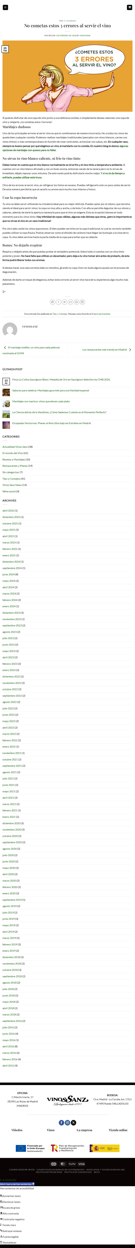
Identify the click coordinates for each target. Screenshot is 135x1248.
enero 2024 (8, 606)
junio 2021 (8, 784)
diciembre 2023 (11, 612)
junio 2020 (8, 861)
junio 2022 (8, 714)
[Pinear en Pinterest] (76, 302)
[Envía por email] (70, 302)
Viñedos (17, 1130)
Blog (97, 1172)
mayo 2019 (8, 925)
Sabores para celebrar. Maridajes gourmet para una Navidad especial (50, 390)
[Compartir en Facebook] (58, 302)
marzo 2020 (9, 880)
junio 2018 (8, 995)
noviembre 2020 (11, 829)
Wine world (9, 491)
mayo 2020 (8, 867)
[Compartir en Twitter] (64, 302)
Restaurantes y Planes (14, 465)
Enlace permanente (101, 314)
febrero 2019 (9, 944)
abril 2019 (8, 931)
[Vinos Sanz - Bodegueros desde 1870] (67, 7)
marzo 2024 (9, 593)
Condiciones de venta (22, 1169)
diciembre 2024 (11, 561)
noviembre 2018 (11, 963)
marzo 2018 (9, 1014)
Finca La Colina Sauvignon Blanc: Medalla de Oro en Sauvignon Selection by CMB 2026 (61, 379)
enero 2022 (8, 746)
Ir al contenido (8, 1179)
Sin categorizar (10, 472)
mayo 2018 (8, 1001)
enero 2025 (8, 555)
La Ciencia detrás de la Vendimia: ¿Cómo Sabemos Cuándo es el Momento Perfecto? (59, 412)
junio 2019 (8, 918)
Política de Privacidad (49, 1172)
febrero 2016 (9, 1059)
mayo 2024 (8, 580)
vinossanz (85, 35)
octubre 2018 (10, 969)
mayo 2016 (8, 1040)
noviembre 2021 (11, 752)
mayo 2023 (8, 651)
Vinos (50, 1130)
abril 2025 (8, 536)
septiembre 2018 (12, 976)
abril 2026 (8, 510)
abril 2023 (8, 657)
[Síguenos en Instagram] (67, 1123)
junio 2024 (8, 574)
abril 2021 (8, 797)
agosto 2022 (9, 701)
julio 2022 (8, 708)
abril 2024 (8, 587)
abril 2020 (8, 874)
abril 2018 (8, 1008)
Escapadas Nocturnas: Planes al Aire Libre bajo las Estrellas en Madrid (51, 423)
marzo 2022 (9, 733)
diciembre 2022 (11, 676)
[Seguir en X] (73, 1123)
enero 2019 (8, 950)
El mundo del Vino (12, 453)
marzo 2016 (9, 1052)
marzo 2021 (9, 804)
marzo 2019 (9, 937)
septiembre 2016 (12, 1020)
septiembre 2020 (12, 842)
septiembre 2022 (12, 695)
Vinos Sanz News (12, 484)
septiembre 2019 (12, 899)
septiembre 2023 (12, 625)
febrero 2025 (9, 548)
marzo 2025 (9, 542)
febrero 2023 (9, 663)
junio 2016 (8, 1033)
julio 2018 (8, 988)
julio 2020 (8, 855)
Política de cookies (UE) (78, 1172)
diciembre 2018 (11, 957)
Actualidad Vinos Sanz (15, 446)
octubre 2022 (10, 689)
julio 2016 (8, 1027)
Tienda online (118, 1130)
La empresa (84, 1130)
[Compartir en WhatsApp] (52, 302)
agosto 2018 (9, 982)
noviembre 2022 (11, 682)
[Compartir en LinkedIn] (82, 302)
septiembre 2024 (12, 568)
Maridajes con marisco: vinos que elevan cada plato (41, 401)
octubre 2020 (10, 835)
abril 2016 (8, 1046)
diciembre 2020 (11, 823)
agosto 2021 (9, 772)
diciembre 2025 (11, 516)
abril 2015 (8, 1065)
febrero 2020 (9, 887)
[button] (5, 7)
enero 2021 (8, 816)
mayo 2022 (8, 721)
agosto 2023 (9, 631)
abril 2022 (8, 727)
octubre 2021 (10, 759)
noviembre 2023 (11, 619)
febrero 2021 (9, 810)
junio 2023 (8, 644)
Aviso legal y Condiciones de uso (105, 1169)
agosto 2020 (9, 848)
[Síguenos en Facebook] (61, 1123)
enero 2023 (8, 670)
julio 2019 (8, 912)
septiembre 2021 (12, 765)
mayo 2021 (8, 791)
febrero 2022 (9, 740)
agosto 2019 (9, 906)
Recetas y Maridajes (13, 459)
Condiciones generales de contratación (60, 1169)
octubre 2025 (10, 523)
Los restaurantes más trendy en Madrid (104, 349)
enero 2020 (8, 893)
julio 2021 (8, 778)
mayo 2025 (8, 529)
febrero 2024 (9, 599)
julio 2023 (8, 638)
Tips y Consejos (67, 21)
